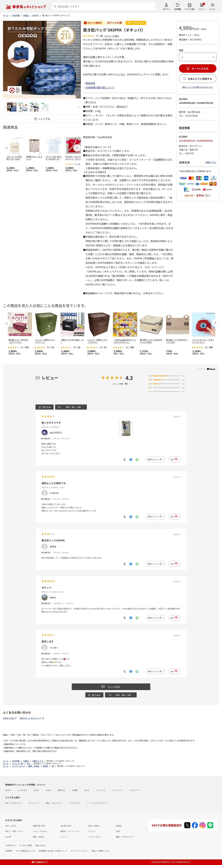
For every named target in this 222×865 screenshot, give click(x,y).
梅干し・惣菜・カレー (14, 831)
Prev (5, 107)
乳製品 (118, 825)
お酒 (117, 831)
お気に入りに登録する (200, 79)
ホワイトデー (135, 790)
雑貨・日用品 (38, 836)
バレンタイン (117, 790)
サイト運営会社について (25, 850)
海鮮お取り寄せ (39, 825)
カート (201, 9)
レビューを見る (111, 36)
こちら (121, 74)
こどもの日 (22, 790)
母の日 (8, 790)
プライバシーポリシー (80, 850)
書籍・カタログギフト (125, 836)
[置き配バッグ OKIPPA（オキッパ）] (11, 107)
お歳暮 (74, 790)
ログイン (166, 9)
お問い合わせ (40, 845)
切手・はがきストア (13, 803)
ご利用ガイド (10, 845)
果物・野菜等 (93, 825)
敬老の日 (61, 790)
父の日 (36, 790)
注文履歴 (177, 9)
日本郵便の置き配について (99, 87)
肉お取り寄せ (66, 825)
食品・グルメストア (54, 803)
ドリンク (91, 831)
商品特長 (90, 83)
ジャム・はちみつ (40, 831)
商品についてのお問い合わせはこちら (197, 87)
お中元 (48, 790)
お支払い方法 (8, 718)
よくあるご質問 (25, 845)
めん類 (8, 836)
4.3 (129, 378)
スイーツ (64, 836)
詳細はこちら (211, 162)
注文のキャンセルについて (30, 718)
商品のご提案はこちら (101, 850)
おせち (87, 790)
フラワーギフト (94, 836)
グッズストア (74, 803)
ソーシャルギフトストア (97, 803)
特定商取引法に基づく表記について (53, 850)
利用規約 (9, 850)
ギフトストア (33, 803)
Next (78, 107)
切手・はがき (10, 825)
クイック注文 (189, 9)
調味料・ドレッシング (70, 831)
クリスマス (100, 790)
